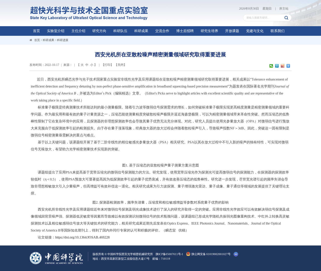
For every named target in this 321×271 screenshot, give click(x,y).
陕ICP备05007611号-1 (169, 254)
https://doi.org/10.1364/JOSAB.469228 (82, 237)
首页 (36, 31)
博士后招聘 (185, 31)
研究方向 (99, 31)
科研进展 (62, 40)
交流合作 (162, 31)
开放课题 (232, 31)
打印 (107, 65)
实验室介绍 (55, 31)
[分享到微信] (271, 66)
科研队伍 (120, 31)
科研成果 (141, 31)
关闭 (120, 65)
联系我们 (278, 31)
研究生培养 (209, 31)
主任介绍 (78, 31)
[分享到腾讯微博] (277, 66)
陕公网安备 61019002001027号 (211, 254)
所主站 (283, 8)
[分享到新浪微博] (283, 66)
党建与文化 (255, 31)
